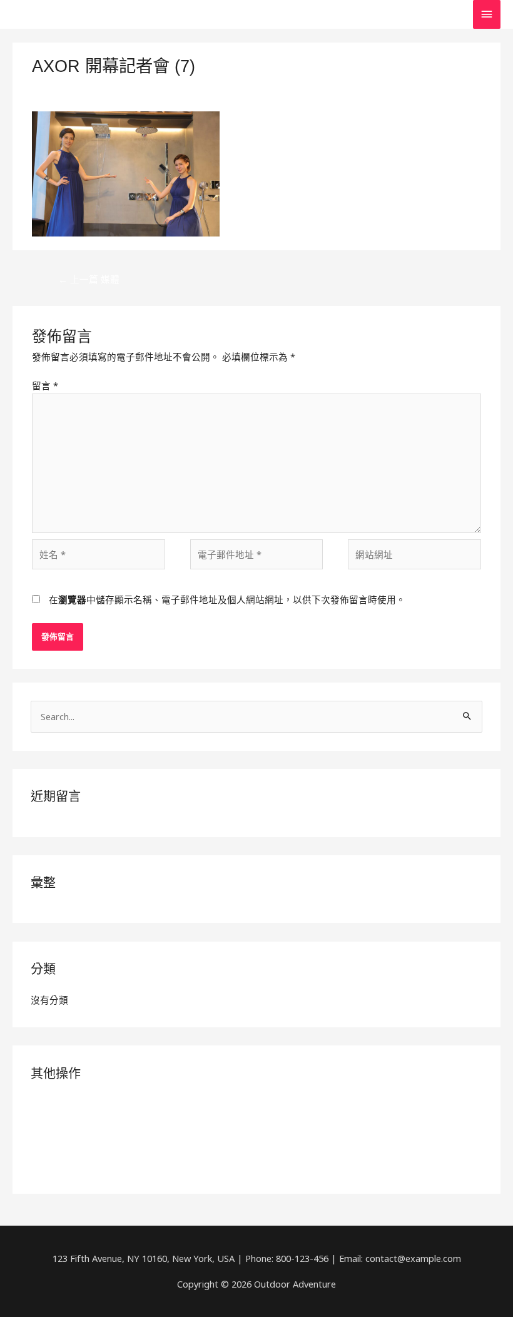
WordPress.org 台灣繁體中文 (92, 1165)
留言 (45, 385)
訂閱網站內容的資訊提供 (82, 1125)
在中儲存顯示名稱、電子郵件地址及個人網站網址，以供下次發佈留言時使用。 (227, 599)
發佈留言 (50, 86)
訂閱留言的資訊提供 (73, 1145)
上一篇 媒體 (88, 279)
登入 (40, 1104)
